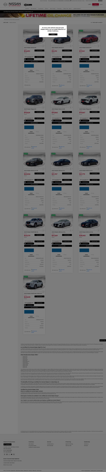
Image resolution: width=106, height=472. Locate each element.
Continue (53, 34)
